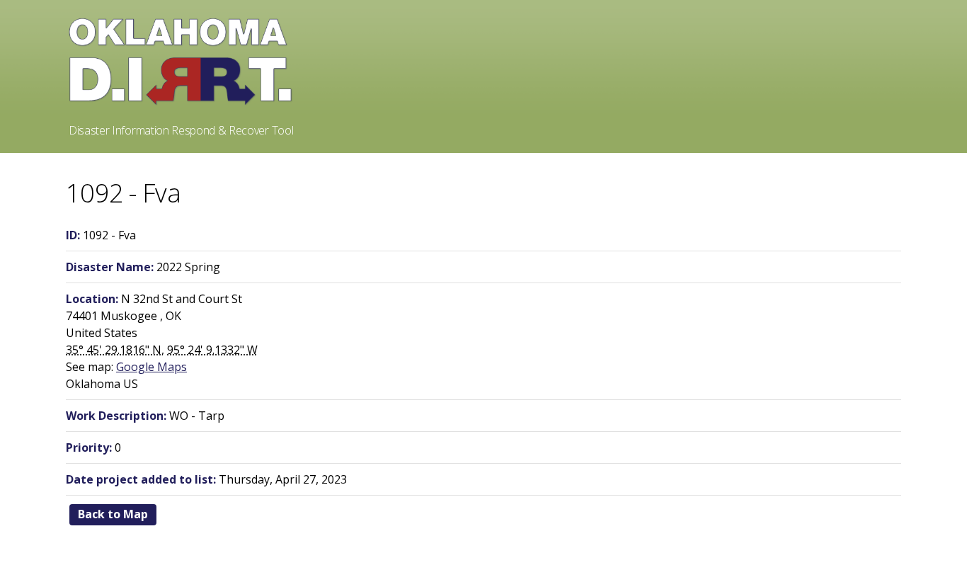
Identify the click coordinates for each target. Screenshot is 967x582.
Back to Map (113, 514)
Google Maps (151, 367)
